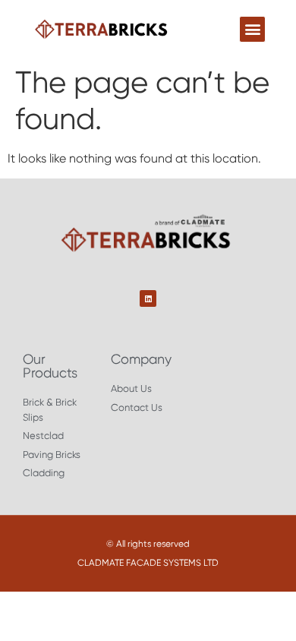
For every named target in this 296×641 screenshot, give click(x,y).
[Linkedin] (148, 298)
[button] (252, 29)
